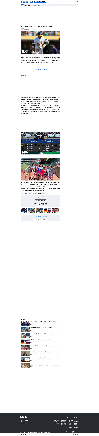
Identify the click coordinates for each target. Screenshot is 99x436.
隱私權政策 (63, 421)
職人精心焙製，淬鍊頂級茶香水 (40, 199)
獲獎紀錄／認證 (76, 427)
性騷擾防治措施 (63, 423)
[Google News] (78, 417)
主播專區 (69, 426)
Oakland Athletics (41, 193)
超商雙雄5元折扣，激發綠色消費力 (40, 203)
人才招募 (69, 424)
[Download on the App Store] (68, 432)
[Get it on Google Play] (75, 432)
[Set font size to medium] (75, 435)
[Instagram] (74, 417)
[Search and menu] (77, 2)
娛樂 (66, 2)
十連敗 (47, 193)
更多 (74, 2)
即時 (59, 2)
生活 (61, 2)
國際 (68, 2)
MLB (22, 193)
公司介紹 (69, 421)
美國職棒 (25, 193)
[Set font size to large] (77, 435)
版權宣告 (62, 426)
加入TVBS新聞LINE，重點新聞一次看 (41, 217)
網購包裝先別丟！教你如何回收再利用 (41, 206)
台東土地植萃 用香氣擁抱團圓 (40, 197)
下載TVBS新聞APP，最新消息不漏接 (40, 216)
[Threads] (72, 417)
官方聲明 (75, 426)
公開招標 (75, 423)
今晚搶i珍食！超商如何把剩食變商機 (40, 204)
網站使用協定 (63, 424)
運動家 (30, 193)
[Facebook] (68, 417)
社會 (71, 2)
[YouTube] (76, 417)
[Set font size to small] (73, 435)
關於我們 (55, 421)
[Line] (70, 417)
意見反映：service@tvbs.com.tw (25, 421)
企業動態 (69, 423)
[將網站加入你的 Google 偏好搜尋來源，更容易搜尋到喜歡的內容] (40, 220)
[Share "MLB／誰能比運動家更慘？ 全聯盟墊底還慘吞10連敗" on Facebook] (25, 434)
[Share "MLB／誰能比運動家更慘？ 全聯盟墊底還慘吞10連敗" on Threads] (23, 434)
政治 (63, 2)
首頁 (56, 2)
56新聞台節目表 (56, 423)
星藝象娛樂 (70, 427)
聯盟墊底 (34, 193)
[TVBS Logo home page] (24, 2)
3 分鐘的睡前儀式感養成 (40, 200)
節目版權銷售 (76, 421)
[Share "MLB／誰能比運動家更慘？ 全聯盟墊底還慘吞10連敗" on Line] (21, 434)
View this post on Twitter (41, 69)
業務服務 (75, 424)
